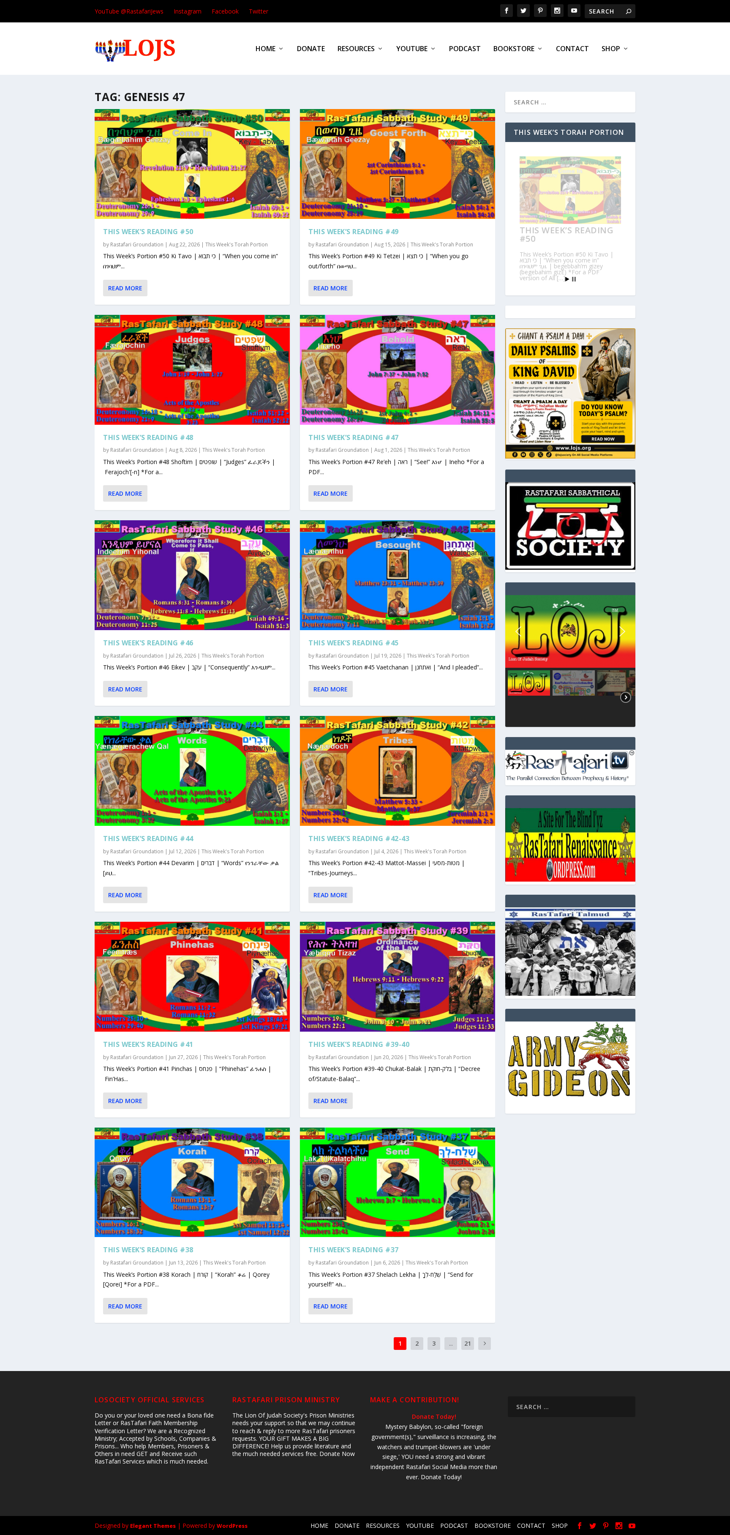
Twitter (258, 11)
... (451, 1343)
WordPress (232, 1526)
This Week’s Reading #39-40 (358, 1044)
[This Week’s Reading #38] (192, 1182)
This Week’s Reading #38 (148, 1249)
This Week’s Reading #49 (353, 231)
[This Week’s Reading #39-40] (397, 977)
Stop (574, 279)
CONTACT (572, 49)
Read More (125, 288)
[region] (570, 661)
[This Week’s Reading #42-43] (397, 771)
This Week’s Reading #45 (353, 642)
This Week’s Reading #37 (353, 1249)
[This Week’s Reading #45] (397, 575)
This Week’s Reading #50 (148, 231)
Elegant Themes (153, 1526)
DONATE (311, 49)
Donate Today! (434, 1416)
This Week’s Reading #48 (148, 437)
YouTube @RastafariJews (129, 11)
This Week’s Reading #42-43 (358, 838)
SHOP (611, 49)
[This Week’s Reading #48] (192, 370)
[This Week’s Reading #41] (192, 977)
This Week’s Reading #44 (148, 838)
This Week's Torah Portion (236, 244)
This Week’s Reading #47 (353, 437)
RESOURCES (356, 49)
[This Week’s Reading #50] (192, 164)
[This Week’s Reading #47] (397, 370)
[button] (518, 631)
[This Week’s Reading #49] (397, 164)
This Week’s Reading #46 (148, 642)
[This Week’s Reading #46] (192, 575)
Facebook (225, 11)
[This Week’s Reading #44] (192, 771)
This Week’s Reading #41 (148, 1044)
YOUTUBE (412, 49)
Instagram (188, 11)
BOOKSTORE (513, 49)
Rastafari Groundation (136, 244)
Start (567, 279)
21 (467, 1343)
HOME (265, 49)
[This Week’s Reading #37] (397, 1182)
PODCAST (465, 49)
